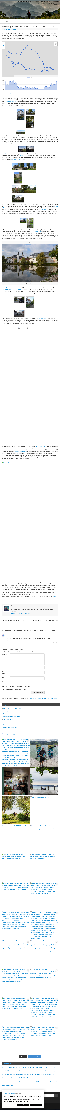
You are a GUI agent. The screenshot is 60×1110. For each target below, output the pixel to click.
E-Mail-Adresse (3, 673)
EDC (54, 1067)
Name (3, 667)
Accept (36, 1104)
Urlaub (52, 1081)
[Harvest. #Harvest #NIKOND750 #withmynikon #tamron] (16, 839)
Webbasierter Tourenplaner (10, 727)
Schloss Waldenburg (43, 318)
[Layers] (56, 44)
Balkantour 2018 (6, 1067)
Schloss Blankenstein (36, 231)
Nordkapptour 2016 (40, 1074)
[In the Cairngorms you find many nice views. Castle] (16, 983)
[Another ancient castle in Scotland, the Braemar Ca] (44, 954)
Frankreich (6, 1071)
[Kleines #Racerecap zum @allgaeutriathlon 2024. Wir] (44, 753)
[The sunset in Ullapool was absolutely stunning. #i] (44, 1040)
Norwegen (48, 1074)
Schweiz (16, 1082)
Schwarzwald (12, 1082)
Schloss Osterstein (13, 208)
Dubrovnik (51, 1067)
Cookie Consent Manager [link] (9, 1093)
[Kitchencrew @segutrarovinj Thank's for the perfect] (16, 781)
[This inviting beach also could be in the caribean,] (16, 1040)
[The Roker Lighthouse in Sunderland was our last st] (44, 896)
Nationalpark (32, 1074)
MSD (28, 1074)
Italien (39, 1071)
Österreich (10, 1085)
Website (3, 677)
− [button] (3, 46)
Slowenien (22, 1082)
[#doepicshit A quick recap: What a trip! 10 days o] (16, 753)
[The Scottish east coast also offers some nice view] (16, 1011)
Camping (26, 1067)
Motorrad (5, 1074)
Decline (23, 1104)
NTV (53, 1074)
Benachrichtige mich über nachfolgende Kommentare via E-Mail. (17, 686)
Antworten (55, 642)
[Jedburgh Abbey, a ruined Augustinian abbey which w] (16, 925)
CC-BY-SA (48, 75)
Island (35, 1071)
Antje (7, 635)
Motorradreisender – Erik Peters (11, 716)
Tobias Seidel (7, 29)
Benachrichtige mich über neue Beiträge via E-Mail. (14, 689)
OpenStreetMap (24, 75)
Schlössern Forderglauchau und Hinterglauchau (13, 289)
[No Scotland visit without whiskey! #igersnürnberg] (44, 983)
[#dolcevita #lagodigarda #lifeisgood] (44, 781)
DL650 (40, 1067)
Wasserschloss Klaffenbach (20, 451)
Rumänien (43, 1078)
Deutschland (33, 1067)
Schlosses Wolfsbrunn (17, 159)
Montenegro (53, 1071)
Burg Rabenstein (14, 448)
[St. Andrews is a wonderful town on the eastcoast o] (16, 954)
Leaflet (15, 75)
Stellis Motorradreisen (8, 719)
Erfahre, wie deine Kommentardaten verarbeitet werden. (44, 698)
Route (25, 1078)
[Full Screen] (3, 48)
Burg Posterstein (7, 287)
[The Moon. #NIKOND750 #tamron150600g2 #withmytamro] (44, 868)
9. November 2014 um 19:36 (15, 635)
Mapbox (56, 75)
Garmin (12, 1071)
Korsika (43, 1071)
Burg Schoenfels (44, 209)
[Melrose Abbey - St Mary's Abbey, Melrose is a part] (44, 925)
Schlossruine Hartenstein (11, 154)
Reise (19, 1077)
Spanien (28, 1082)
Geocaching (16, 1071)
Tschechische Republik (43, 1082)
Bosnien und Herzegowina (17, 1067)
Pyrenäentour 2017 (7, 1078)
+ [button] (3, 43)
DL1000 (46, 1067)
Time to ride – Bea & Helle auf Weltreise (13, 722)
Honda (32, 1071)
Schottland (7, 1082)
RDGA (14, 1078)
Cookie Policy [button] (35, 1099)
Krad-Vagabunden (7, 711)
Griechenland (27, 1071)
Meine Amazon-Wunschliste (10, 713)
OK (55, 1095)
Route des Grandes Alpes (34, 1078)
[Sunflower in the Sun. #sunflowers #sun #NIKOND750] (44, 839)
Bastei (54, 596)
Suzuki (36, 1082)
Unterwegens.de (7, 724)
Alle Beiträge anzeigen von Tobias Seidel (21, 613)
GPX (21, 1070)
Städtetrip (32, 1082)
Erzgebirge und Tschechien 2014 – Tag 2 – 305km (13, 620)
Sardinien (48, 1078)
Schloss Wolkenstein (11, 101)
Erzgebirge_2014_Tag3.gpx (15, 93)
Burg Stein (22, 155)
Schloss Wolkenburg (40, 446)
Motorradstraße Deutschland (18, 1074)
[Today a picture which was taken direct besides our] (16, 896)
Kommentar (4, 655)
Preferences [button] (28, 1101)
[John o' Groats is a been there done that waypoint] (44, 1011)
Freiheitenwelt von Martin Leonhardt (12, 708)
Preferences (10, 1104)
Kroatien (48, 1071)
